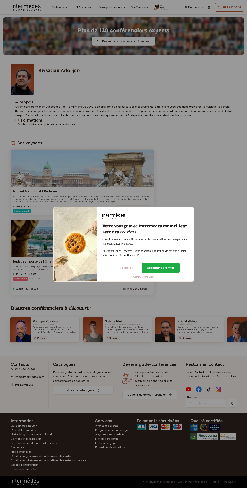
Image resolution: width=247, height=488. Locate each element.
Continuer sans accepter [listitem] (145, 277)
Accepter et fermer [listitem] (160, 267)
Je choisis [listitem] (126, 267)
